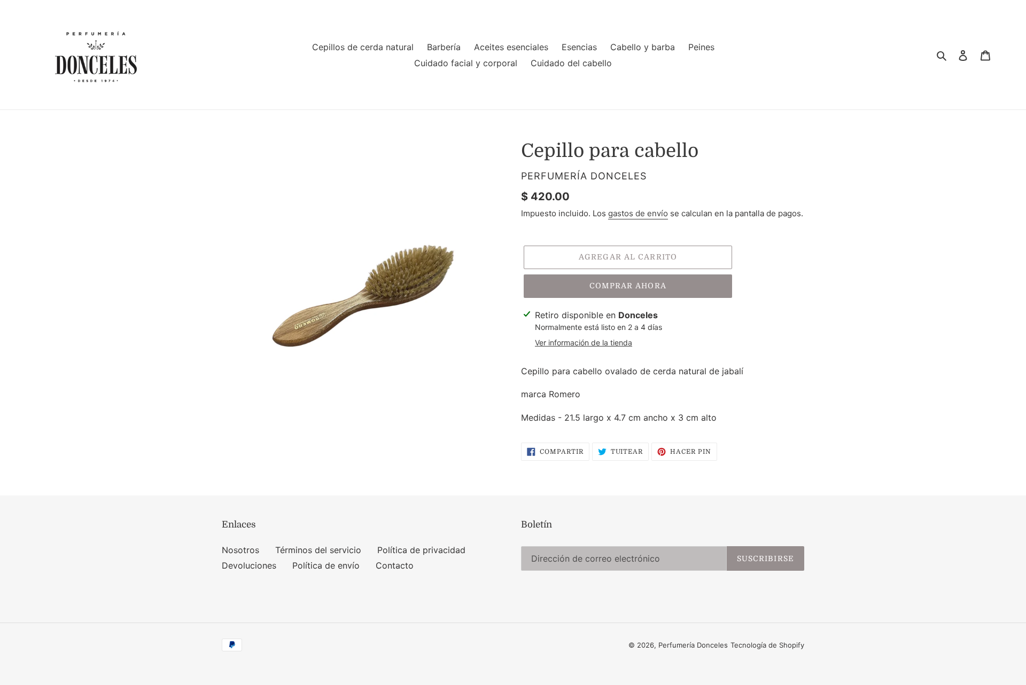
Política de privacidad (421, 550)
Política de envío (326, 565)
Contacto (395, 565)
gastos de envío (638, 213)
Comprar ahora (627, 285)
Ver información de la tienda (583, 342)
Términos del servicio (318, 550)
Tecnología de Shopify (767, 645)
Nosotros (240, 550)
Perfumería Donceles (693, 645)
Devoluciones (249, 565)
